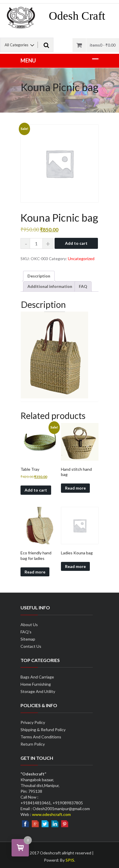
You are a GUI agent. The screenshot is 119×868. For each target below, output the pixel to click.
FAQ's (26, 631)
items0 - (103, 45)
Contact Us (31, 646)
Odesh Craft (77, 15)
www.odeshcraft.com (51, 814)
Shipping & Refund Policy (43, 729)
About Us (29, 624)
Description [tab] (38, 275)
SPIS (70, 860)
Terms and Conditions (41, 736)
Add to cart (76, 243)
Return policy (33, 744)
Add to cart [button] (36, 490)
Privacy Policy (33, 722)
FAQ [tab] (83, 286)
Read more (75, 488)
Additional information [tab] (49, 286)
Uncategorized (81, 258)
